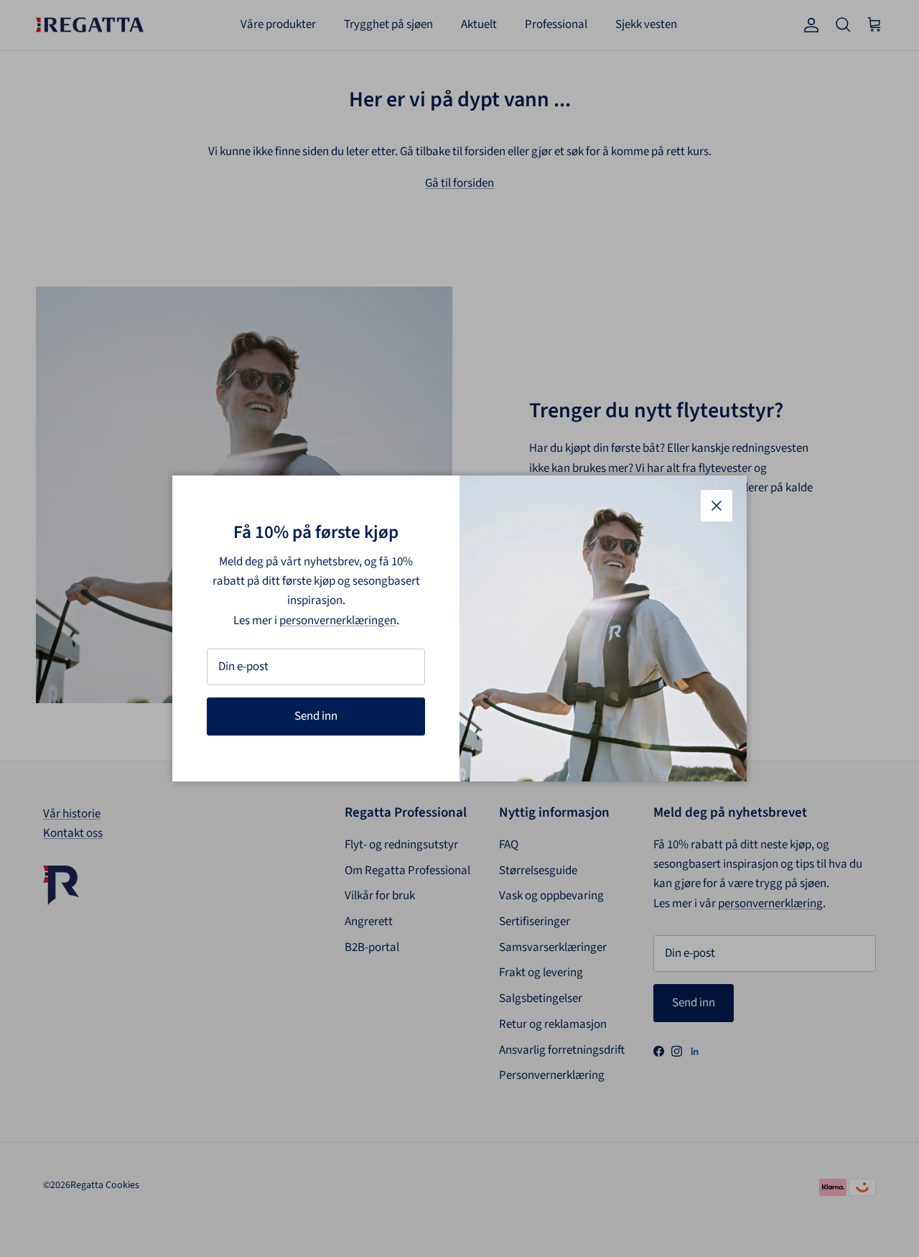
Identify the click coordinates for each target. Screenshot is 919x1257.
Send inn (315, 716)
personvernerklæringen (337, 620)
